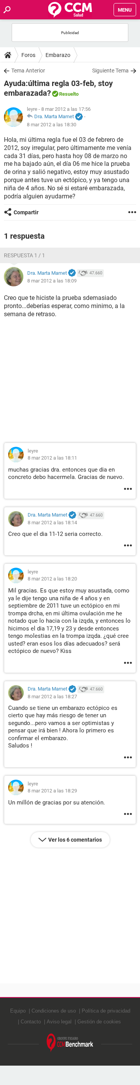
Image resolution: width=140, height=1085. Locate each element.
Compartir (26, 212)
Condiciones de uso (54, 1011)
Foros (28, 55)
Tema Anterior (28, 70)
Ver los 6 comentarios (75, 840)
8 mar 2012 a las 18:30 (51, 124)
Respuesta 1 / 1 (24, 255)
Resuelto (69, 94)
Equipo (18, 1011)
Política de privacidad (106, 1011)
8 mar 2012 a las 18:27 (52, 696)
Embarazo (58, 55)
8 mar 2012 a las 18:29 (52, 791)
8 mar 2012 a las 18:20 (52, 579)
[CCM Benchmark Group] (70, 1042)
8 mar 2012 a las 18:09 (52, 281)
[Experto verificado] (79, 117)
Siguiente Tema (110, 70)
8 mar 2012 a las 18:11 (52, 458)
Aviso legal (59, 1022)
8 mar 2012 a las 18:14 (52, 522)
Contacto (31, 1022)
